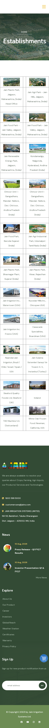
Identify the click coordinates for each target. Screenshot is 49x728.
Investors (7, 616)
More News (41, 577)
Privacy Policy (9, 646)
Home (24, 32)
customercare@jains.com (17, 504)
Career (5, 610)
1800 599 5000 (13, 498)
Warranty (7, 640)
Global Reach (9, 622)
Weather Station (10, 628)
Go (42, 685)
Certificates (8, 634)
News (6, 535)
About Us (7, 598)
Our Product (8, 604)
